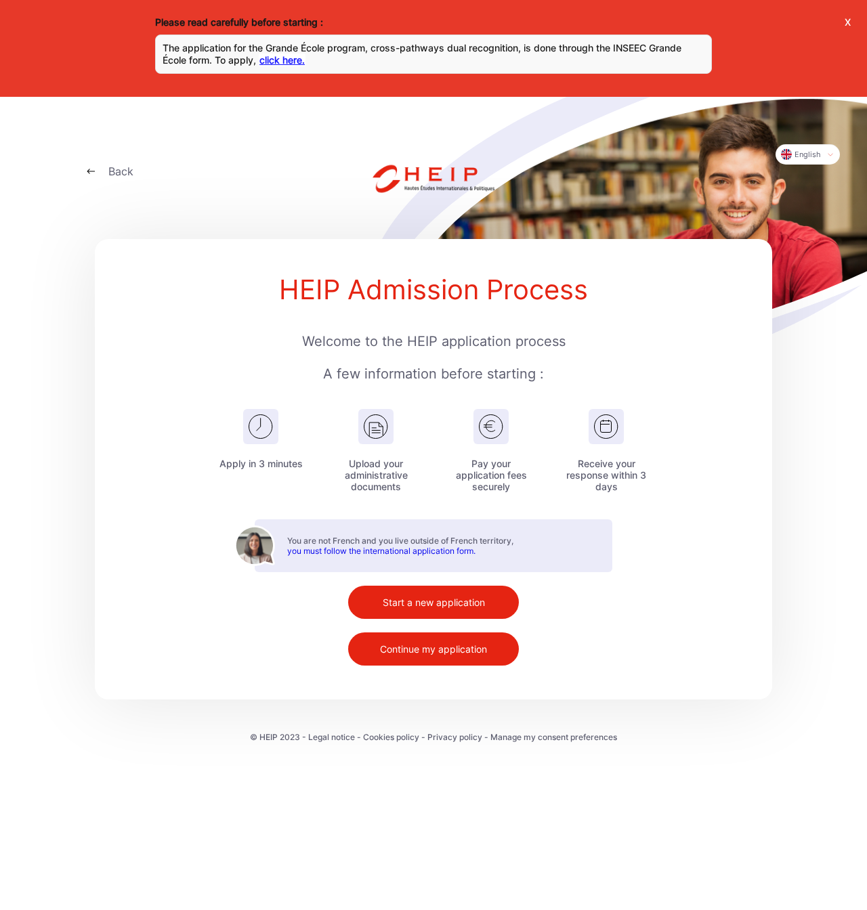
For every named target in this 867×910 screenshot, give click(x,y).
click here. (282, 60)
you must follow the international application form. (381, 551)
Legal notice (331, 737)
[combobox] (808, 154)
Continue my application (433, 649)
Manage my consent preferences (553, 737)
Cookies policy (391, 737)
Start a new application (434, 602)
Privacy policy (454, 737)
